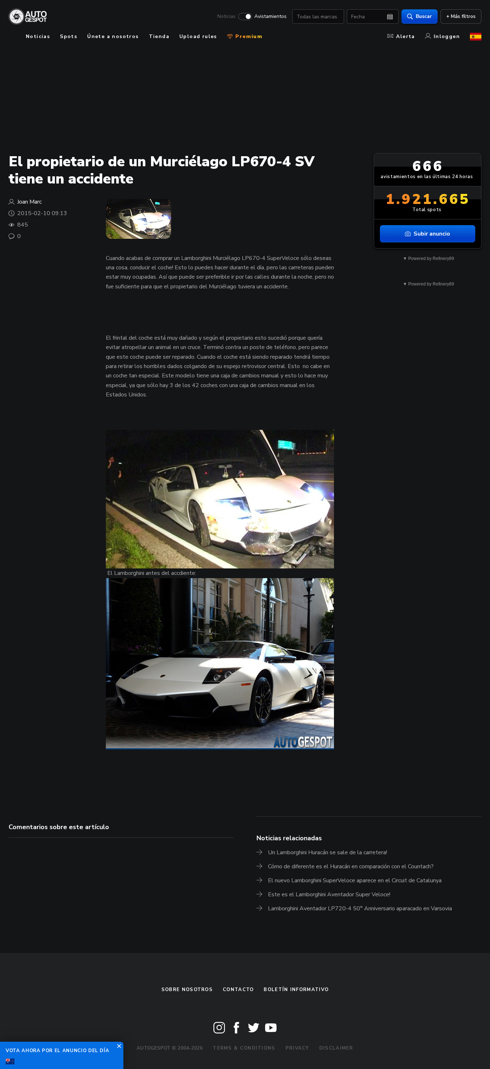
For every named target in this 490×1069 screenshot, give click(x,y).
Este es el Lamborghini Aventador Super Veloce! (329, 894)
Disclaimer (336, 1048)
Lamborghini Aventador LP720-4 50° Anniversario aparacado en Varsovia (360, 908)
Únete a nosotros (112, 36)
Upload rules (198, 36)
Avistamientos (270, 16)
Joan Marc (29, 202)
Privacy (297, 1048)
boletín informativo (296, 989)
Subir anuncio (432, 234)
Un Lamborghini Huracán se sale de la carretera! (327, 852)
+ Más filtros (461, 16)
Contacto (238, 989)
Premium (248, 36)
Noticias (226, 16)
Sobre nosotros (187, 989)
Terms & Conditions (244, 1048)
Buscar (424, 16)
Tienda (159, 36)
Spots (68, 36)
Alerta (405, 36)
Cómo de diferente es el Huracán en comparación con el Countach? (351, 866)
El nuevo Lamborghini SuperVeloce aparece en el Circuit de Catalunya (355, 880)
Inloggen (447, 36)
